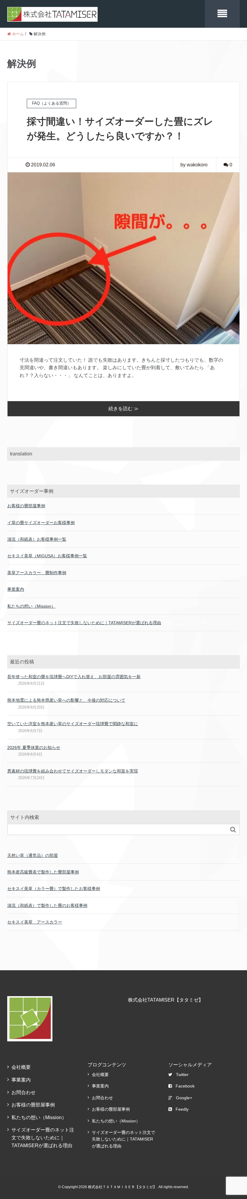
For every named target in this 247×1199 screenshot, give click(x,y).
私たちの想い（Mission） (31, 606)
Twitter (182, 1074)
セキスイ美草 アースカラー (34, 922)
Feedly (182, 1109)
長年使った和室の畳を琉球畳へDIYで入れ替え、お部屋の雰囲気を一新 (74, 676)
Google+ (184, 1097)
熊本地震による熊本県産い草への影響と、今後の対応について (66, 700)
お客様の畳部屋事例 (26, 505)
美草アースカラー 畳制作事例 (36, 572)
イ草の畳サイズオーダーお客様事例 (41, 522)
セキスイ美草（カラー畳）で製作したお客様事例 (53, 888)
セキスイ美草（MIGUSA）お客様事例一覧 (47, 555)
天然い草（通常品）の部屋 (32, 855)
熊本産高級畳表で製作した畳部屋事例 (43, 872)
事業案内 (15, 589)
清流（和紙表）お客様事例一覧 (36, 539)
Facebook (185, 1086)
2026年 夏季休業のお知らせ (33, 747)
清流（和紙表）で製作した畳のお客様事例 (47, 905)
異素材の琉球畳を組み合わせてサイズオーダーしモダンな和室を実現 (72, 771)
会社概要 (21, 1067)
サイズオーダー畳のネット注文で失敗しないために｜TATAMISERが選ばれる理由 (84, 622)
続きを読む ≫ (123, 408)
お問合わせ (23, 1092)
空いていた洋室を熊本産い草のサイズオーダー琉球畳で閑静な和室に (72, 723)
